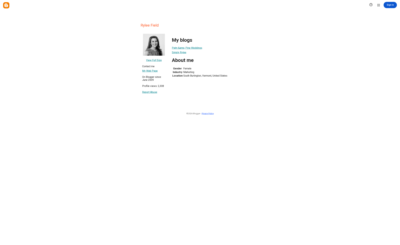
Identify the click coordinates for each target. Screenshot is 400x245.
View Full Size (154, 60)
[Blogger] (6, 5)
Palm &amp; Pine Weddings (187, 47)
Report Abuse (149, 92)
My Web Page (150, 70)
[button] (371, 5)
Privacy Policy (208, 113)
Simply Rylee (179, 52)
